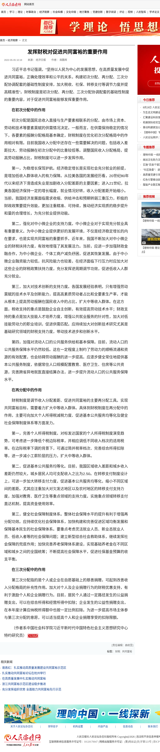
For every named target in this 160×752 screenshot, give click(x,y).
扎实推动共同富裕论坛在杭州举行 (24, 673)
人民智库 (141, 12)
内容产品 (103, 726)
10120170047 (91, 741)
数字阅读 (111, 12)
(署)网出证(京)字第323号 (137, 741)
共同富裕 (127, 651)
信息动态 (128, 726)
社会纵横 (58, 12)
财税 (117, 651)
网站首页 (29, 4)
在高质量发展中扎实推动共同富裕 (24, 678)
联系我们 (153, 726)
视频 (130, 12)
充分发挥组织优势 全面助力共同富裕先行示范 (31, 689)
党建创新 (98, 12)
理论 (20, 12)
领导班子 (53, 726)
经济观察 (44, 12)
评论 (121, 12)
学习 (11, 12)
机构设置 (78, 726)
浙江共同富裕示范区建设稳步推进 (24, 684)
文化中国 (71, 12)
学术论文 (154, 12)
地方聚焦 (84, 12)
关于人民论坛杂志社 (21, 726)
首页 (3, 12)
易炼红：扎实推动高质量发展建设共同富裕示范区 (34, 667)
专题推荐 (149, 147)
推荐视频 (149, 196)
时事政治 (31, 12)
